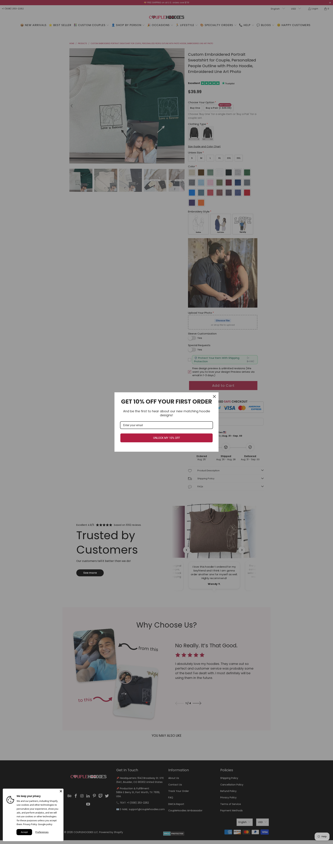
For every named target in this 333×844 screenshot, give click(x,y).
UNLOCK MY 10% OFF (166, 438)
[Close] (214, 396)
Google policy (45, 824)
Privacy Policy (30, 824)
